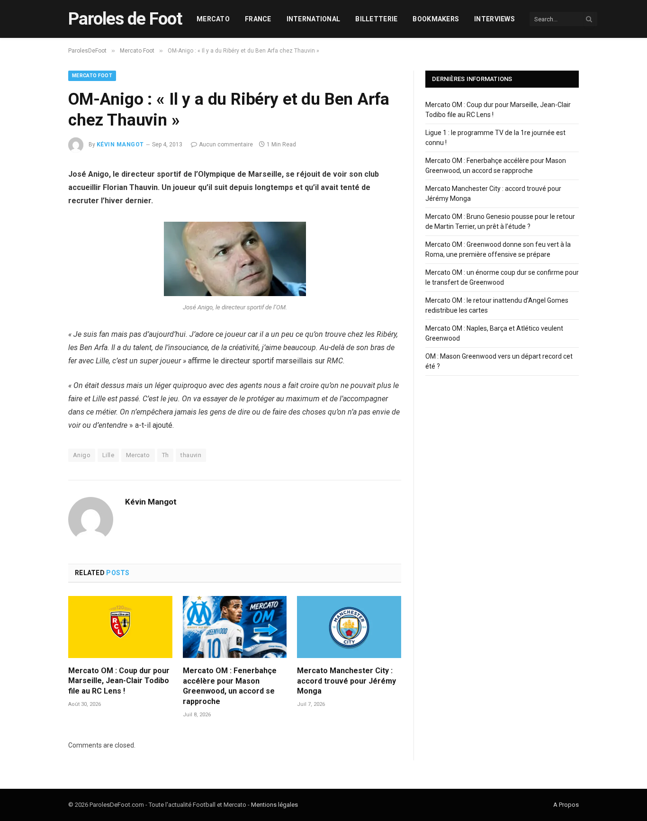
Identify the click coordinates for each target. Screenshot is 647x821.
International (314, 19)
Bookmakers (436, 19)
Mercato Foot (92, 75)
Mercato (213, 19)
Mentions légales (274, 804)
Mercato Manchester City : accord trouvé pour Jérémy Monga (346, 681)
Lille (108, 455)
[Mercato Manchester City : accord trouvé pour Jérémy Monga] (349, 627)
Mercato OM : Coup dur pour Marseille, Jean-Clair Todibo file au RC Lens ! (119, 681)
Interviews (494, 19)
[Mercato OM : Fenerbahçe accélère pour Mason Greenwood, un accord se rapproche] (235, 627)
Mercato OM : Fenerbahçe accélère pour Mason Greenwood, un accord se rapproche (230, 686)
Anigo (81, 455)
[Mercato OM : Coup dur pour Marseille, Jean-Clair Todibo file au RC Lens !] (120, 627)
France (258, 19)
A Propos (566, 804)
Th (165, 455)
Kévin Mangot (120, 144)
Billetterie (376, 19)
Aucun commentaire (226, 144)
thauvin (190, 455)
